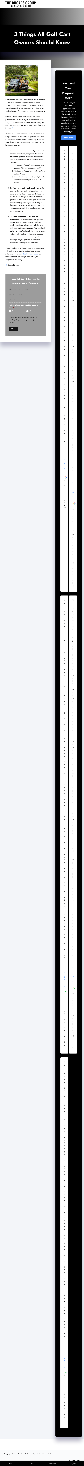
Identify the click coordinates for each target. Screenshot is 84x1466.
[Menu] (78, 4)
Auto (13, 311)
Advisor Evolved (47, 1454)
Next (13, 329)
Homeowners (33, 311)
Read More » (64, 466)
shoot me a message (30, 254)
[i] (12, 128)
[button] (68, 137)
